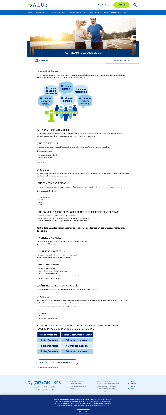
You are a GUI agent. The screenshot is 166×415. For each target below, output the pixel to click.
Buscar (135, 5)
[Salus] (37, 4)
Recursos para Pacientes (112, 12)
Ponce (132, 388)
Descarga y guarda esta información (55, 362)
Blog (125, 12)
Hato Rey (132, 386)
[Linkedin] (125, 60)
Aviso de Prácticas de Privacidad (105, 388)
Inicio (30, 12)
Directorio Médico (74, 12)
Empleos (73, 388)
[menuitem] (29, 12)
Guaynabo (133, 383)
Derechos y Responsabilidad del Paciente (108, 383)
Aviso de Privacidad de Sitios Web (106, 386)
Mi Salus (121, 5)
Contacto (108, 5)
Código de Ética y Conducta (104, 381)
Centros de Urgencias (58, 12)
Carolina (132, 381)
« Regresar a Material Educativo (47, 71)
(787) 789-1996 (47, 383)
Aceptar (83, 411)
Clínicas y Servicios (41, 12)
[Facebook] (128, 60)
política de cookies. (103, 406)
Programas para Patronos (92, 12)
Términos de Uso (101, 391)
